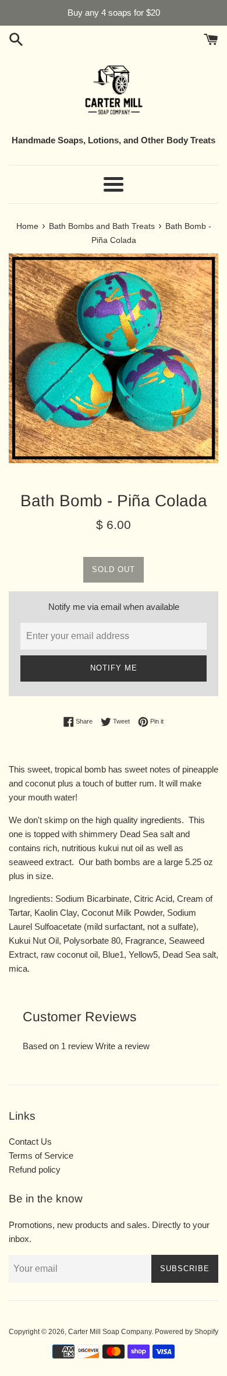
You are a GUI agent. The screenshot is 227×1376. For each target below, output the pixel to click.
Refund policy (35, 1169)
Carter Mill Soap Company (109, 1332)
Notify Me (113, 668)
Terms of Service (41, 1155)
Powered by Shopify (186, 1332)
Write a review (122, 1046)
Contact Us (30, 1141)
